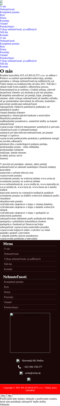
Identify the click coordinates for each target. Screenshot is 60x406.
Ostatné (4, 23)
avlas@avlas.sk (33, 373)
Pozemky (4, 20)
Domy (3, 18)
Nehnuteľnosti (7, 9)
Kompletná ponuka (9, 12)
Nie (9, 396)
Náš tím (4, 32)
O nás (3, 6)
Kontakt (4, 35)
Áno (3, 396)
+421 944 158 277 (33, 366)
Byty (2, 15)
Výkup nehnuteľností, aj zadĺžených (18, 29)
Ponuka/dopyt (7, 26)
